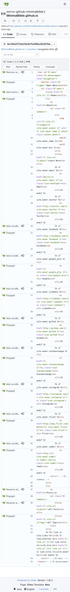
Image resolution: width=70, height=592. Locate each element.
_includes (31, 49)
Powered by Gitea (26, 580)
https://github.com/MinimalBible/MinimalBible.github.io (34, 26)
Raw (8, 67)
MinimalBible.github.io (22, 15)
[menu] (17, 589)
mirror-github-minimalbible (25, 11)
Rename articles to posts (19, 489)
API (55, 589)
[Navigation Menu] (65, 4)
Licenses (44, 589)
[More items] (66, 34)
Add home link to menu (18, 92)
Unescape (50, 67)
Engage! (10, 82)
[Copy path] (56, 49)
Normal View (22, 67)
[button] (22, 72)
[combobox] (20, 54)
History (36, 67)
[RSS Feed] (5, 20)
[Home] (6, 4)
